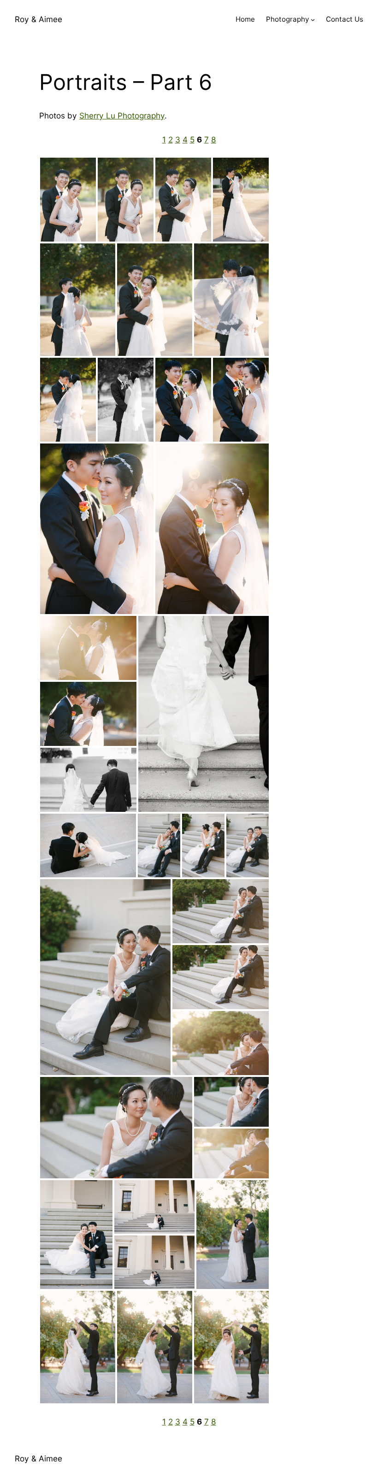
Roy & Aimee (38, 19)
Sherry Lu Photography (122, 115)
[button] (68, 199)
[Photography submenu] (313, 20)
